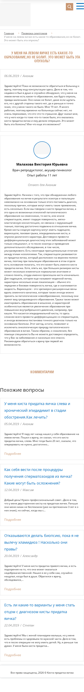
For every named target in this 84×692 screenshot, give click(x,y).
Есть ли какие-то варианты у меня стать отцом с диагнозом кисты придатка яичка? (39, 611)
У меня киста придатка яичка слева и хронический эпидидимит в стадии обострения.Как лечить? (37, 410)
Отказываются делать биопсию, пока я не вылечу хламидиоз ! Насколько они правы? (41, 542)
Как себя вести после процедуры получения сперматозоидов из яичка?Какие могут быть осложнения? (38, 476)
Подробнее (12, 454)
